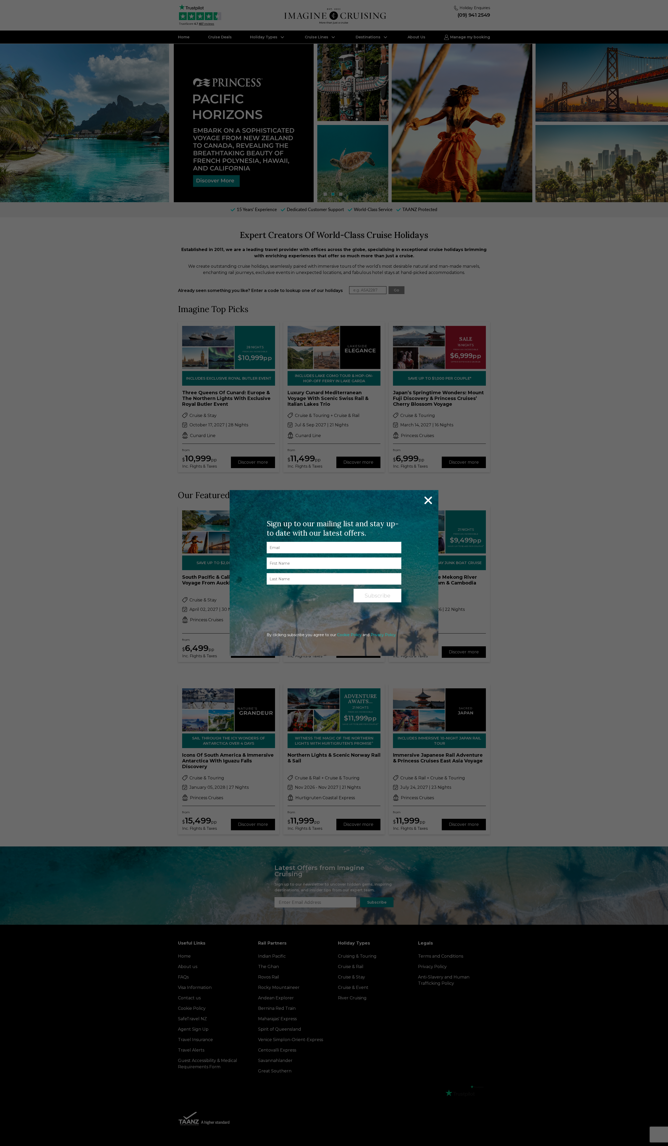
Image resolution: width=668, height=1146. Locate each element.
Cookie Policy (349, 634)
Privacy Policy (383, 634)
